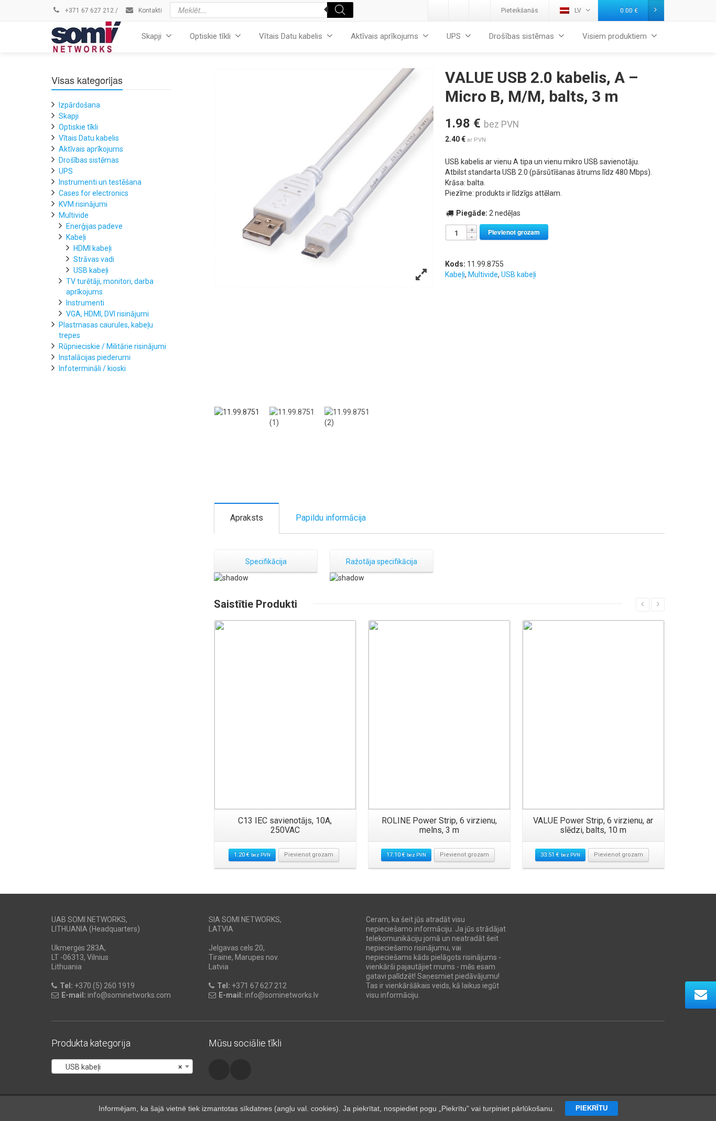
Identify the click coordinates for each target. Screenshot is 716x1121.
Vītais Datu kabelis (290, 36)
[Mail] (459, 10)
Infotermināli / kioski (92, 368)
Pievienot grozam (514, 232)
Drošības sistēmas (521, 36)
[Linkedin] (438, 10)
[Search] (340, 10)
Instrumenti (85, 303)
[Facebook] (479, 10)
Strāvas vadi (93, 259)
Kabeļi (455, 274)
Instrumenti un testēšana (100, 182)
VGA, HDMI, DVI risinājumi (107, 314)
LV (577, 10)
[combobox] (122, 1066)
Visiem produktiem (614, 36)
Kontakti (149, 10)
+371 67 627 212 (88, 10)
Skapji (151, 36)
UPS (454, 36)
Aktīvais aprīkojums (384, 36)
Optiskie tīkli (210, 36)
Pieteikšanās (519, 10)
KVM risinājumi (83, 204)
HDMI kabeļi (92, 248)
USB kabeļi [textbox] (119, 1067)
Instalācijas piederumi (95, 357)
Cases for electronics (93, 193)
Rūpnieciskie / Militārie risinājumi (112, 346)
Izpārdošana (79, 105)
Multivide (483, 274)
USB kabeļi (518, 274)
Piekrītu (591, 1108)
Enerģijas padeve (94, 226)
